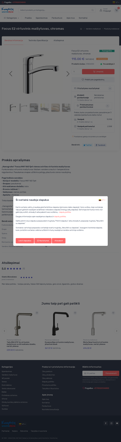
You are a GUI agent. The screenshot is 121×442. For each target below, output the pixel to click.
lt (103, 200)
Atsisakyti (59, 241)
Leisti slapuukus (24, 241)
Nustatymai (44, 241)
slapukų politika (65, 212)
